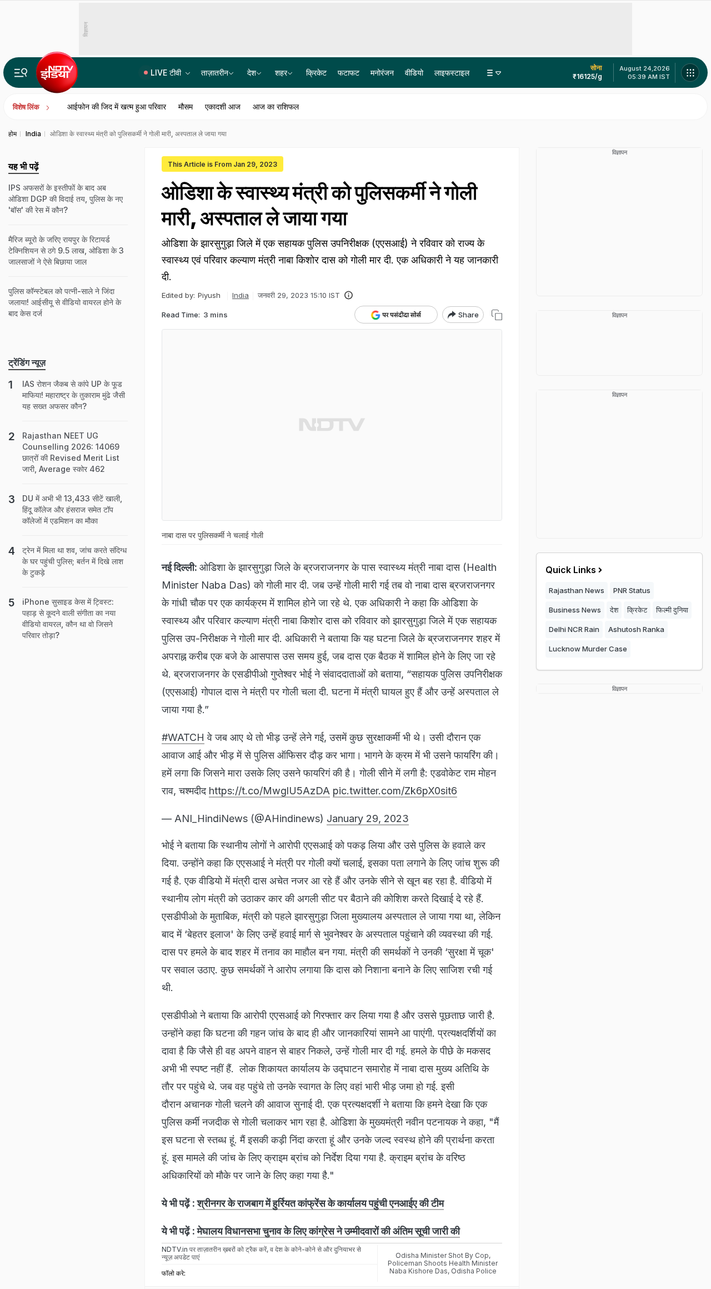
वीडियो (414, 72)
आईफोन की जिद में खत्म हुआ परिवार (116, 106)
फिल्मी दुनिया (672, 609)
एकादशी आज (223, 106)
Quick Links (570, 569)
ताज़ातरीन (214, 72)
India (240, 295)
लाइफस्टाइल (451, 72)
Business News (575, 609)
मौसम (185, 106)
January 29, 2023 (368, 818)
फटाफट (348, 72)
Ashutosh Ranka (636, 629)
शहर (281, 72)
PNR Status (631, 590)
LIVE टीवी (167, 72)
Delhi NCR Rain (574, 629)
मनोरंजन (382, 72)
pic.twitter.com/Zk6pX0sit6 (395, 791)
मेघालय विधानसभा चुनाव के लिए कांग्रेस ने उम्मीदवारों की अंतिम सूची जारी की (328, 1231)
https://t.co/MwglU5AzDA (269, 791)
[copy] (497, 315)
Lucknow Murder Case (588, 648)
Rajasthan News (576, 590)
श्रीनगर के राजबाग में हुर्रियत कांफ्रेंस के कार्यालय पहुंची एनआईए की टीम (320, 1203)
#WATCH (183, 737)
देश (251, 72)
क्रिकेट (316, 72)
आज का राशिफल (276, 106)
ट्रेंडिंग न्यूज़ (27, 362)
